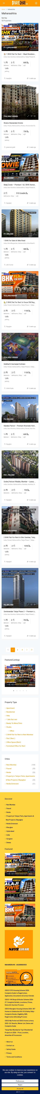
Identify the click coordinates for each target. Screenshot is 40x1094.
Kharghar (9, 827)
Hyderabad (10, 831)
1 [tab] (15, 691)
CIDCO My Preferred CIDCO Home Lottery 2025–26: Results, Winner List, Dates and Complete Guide (19, 1023)
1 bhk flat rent (11, 719)
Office (12, 731)
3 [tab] (21, 691)
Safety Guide (10, 1049)
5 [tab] (27, 691)
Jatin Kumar (9, 265)
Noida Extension (12, 784)
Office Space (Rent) (13, 742)
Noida (8, 772)
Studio (8, 727)
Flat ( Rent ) (10, 738)
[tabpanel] (20, 675)
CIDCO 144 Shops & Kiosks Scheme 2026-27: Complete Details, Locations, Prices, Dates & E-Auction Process (19, 1002)
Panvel (8, 769)
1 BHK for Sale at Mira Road (14, 241)
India (8, 835)
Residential (10, 712)
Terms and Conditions (14, 1057)
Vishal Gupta (9, 388)
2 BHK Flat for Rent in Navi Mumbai (19, 735)
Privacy (9, 1053)
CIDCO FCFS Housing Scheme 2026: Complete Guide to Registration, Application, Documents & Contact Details (19, 993)
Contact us (10, 1045)
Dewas (8, 842)
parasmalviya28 (10, 147)
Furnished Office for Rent (15, 746)
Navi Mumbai (11, 765)
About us (9, 1042)
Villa (8, 716)
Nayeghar (9, 78)
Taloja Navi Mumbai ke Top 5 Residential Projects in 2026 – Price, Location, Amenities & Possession (19, 1032)
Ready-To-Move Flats (14, 723)
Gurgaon (9, 839)
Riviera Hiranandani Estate (13, 123)
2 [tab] (18, 691)
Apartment (10, 708)
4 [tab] (24, 691)
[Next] (27, 650)
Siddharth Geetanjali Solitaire (14, 364)
